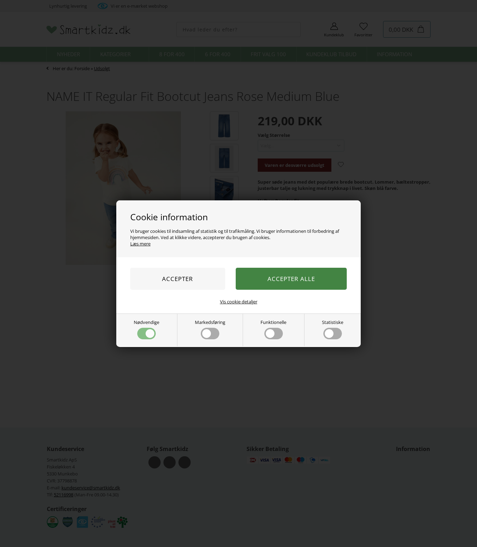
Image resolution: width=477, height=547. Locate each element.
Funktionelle (273, 322)
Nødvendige (146, 322)
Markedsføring (210, 322)
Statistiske (332, 322)
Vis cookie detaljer (238, 301)
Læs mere (140, 244)
